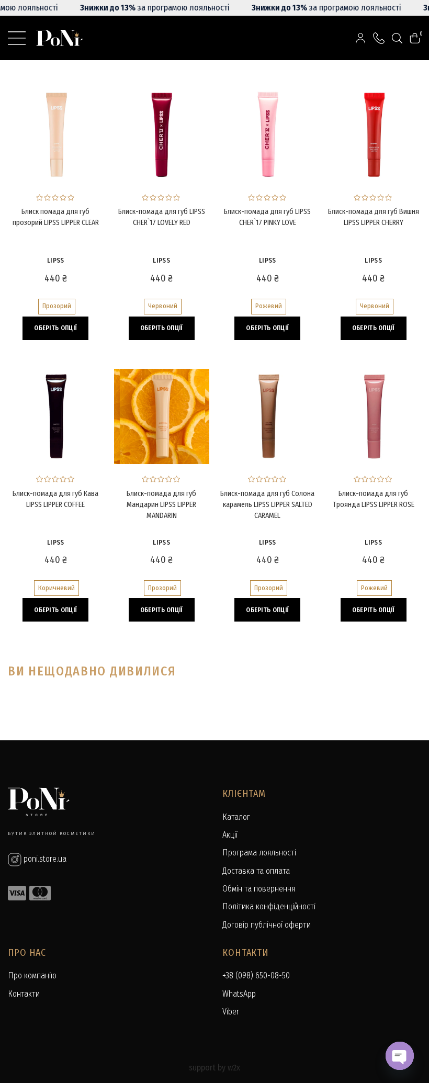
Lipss (55, 260)
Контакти (24, 994)
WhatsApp (239, 994)
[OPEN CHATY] (400, 1056)
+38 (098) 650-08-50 (256, 975)
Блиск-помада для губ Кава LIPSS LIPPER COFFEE (55, 499)
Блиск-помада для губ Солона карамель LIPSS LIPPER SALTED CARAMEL (267, 504)
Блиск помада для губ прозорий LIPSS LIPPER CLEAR (56, 217)
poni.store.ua (43, 859)
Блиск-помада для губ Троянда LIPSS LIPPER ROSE (373, 499)
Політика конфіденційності (268, 906)
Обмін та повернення (258, 889)
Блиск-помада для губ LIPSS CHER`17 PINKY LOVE (267, 217)
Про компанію (32, 975)
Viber (230, 1012)
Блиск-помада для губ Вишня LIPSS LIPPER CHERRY (373, 217)
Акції (230, 835)
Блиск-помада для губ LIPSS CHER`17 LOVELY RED (161, 217)
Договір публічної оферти (266, 925)
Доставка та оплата (256, 871)
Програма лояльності (259, 853)
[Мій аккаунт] (360, 38)
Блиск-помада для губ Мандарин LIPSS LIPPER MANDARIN (161, 504)
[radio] (56, 306)
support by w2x (214, 1068)
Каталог (236, 817)
